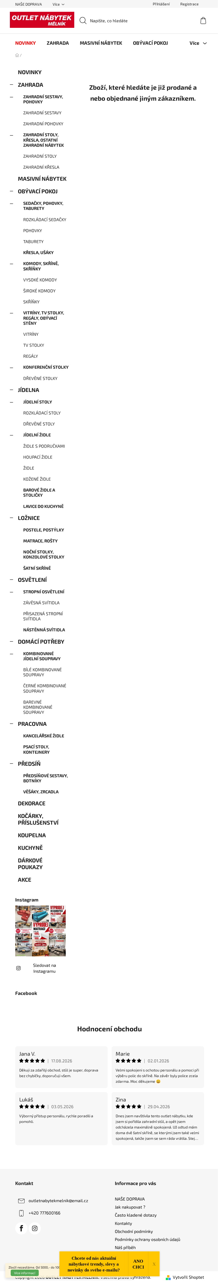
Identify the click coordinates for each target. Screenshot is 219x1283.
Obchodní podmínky (134, 1231)
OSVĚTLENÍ (32, 579)
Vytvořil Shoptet (188, 1277)
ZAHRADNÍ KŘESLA (41, 166)
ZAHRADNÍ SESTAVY (42, 112)
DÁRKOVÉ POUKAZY (30, 863)
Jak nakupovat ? (130, 1206)
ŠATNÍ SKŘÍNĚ (37, 568)
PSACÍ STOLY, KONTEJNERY (36, 749)
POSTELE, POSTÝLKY (43, 529)
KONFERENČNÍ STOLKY (46, 366)
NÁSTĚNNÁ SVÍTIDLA (44, 629)
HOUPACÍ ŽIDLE (37, 456)
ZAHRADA (30, 84)
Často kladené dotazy (136, 1214)
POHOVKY (32, 230)
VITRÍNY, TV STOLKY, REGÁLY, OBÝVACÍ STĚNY (43, 317)
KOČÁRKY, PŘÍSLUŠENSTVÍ (38, 819)
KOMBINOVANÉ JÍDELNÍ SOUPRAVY (42, 656)
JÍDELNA (28, 389)
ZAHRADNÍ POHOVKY (43, 123)
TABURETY (33, 241)
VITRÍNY (30, 334)
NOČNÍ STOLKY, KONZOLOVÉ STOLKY (43, 554)
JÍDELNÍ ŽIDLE (37, 434)
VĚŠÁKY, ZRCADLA (40, 791)
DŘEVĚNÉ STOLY (39, 423)
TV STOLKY (33, 345)
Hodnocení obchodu (109, 1028)
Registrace (189, 4)
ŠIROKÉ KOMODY (39, 290)
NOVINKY (29, 72)
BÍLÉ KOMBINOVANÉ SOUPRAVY (42, 672)
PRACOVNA (32, 723)
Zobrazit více (109, 1156)
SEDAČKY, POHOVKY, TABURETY (43, 206)
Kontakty (123, 1223)
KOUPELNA (32, 835)
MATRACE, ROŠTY (40, 540)
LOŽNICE (29, 517)
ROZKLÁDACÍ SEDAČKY (44, 219)
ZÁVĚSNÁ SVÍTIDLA (41, 602)
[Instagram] (35, 1228)
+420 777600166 (44, 1212)
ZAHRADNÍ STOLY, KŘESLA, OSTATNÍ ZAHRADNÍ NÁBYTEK (43, 139)
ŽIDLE (28, 467)
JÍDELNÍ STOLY (37, 401)
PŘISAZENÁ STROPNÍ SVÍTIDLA (43, 616)
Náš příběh (125, 1247)
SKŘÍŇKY (31, 301)
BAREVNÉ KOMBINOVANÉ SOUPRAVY (37, 707)
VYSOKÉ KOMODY (40, 279)
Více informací (24, 1273)
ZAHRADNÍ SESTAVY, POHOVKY (43, 99)
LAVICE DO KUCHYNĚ (43, 506)
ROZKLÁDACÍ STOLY (42, 412)
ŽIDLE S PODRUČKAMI (44, 445)
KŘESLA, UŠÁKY (38, 252)
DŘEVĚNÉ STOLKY (40, 378)
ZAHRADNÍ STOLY (40, 156)
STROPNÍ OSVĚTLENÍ (43, 591)
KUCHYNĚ (30, 847)
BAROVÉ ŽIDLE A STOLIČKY (39, 492)
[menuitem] (25, 43)
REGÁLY (30, 356)
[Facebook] (21, 1228)
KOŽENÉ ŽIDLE (37, 478)
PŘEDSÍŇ (29, 763)
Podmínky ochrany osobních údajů (147, 1239)
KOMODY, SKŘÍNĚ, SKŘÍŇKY (41, 266)
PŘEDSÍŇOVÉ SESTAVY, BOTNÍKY (45, 778)
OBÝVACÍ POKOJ (38, 191)
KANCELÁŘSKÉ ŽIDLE (43, 735)
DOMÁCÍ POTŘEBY (41, 641)
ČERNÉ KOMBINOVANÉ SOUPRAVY (44, 688)
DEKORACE (31, 803)
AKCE (24, 879)
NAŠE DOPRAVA (28, 4)
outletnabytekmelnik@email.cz (58, 1200)
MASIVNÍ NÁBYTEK (42, 178)
